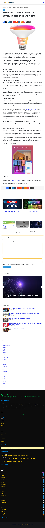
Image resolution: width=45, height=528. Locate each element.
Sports (4, 373)
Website (25, 259)
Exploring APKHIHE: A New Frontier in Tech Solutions (19, 318)
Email (4, 259)
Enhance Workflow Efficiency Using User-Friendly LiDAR (36, 229)
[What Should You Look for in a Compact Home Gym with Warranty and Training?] (22, 224)
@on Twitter (3, 444)
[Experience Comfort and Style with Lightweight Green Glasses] (9, 222)
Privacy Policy (3, 433)
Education (5, 355)
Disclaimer (3, 434)
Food (4, 361)
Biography (5, 349)
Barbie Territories (6, 345)
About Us (2, 436)
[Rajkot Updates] (9, 2)
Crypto (4, 354)
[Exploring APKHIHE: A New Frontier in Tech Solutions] (6, 320)
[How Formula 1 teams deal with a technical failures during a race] (6, 310)
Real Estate (5, 371)
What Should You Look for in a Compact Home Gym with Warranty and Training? (22, 230)
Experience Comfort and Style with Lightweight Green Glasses (9, 226)
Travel (4, 378)
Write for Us (3, 441)
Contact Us (3, 438)
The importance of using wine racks (16, 328)
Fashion (4, 359)
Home (4, 7)
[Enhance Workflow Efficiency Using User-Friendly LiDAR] (36, 224)
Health (4, 364)
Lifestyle (4, 368)
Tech (7, 7)
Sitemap (2, 439)
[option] (22, 287)
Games (4, 362)
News (4, 369)
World (4, 383)
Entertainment (6, 357)
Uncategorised (6, 380)
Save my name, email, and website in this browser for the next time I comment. (19, 264)
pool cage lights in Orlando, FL (31, 109)
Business (4, 350)
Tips (4, 376)
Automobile (5, 343)
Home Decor (5, 366)
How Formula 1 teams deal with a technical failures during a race (22, 308)
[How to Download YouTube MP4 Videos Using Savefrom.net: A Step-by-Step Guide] (6, 315)
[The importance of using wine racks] (6, 330)
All (3, 342)
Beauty (4, 347)
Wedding (4, 381)
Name (4, 255)
